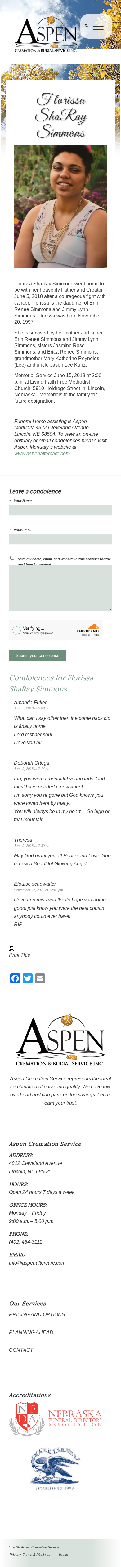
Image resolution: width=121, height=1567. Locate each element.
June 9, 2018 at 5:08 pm (32, 708)
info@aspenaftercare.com (37, 1263)
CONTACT (21, 1350)
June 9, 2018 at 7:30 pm (32, 845)
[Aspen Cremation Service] (50, 33)
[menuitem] (84, 38)
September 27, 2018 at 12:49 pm (38, 890)
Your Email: (23, 530)
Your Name (23, 500)
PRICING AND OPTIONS (37, 1314)
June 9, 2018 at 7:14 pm (32, 769)
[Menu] (96, 38)
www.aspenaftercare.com (42, 453)
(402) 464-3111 (25, 1242)
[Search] (84, 38)
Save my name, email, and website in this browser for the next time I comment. (64, 561)
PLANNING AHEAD (31, 1332)
